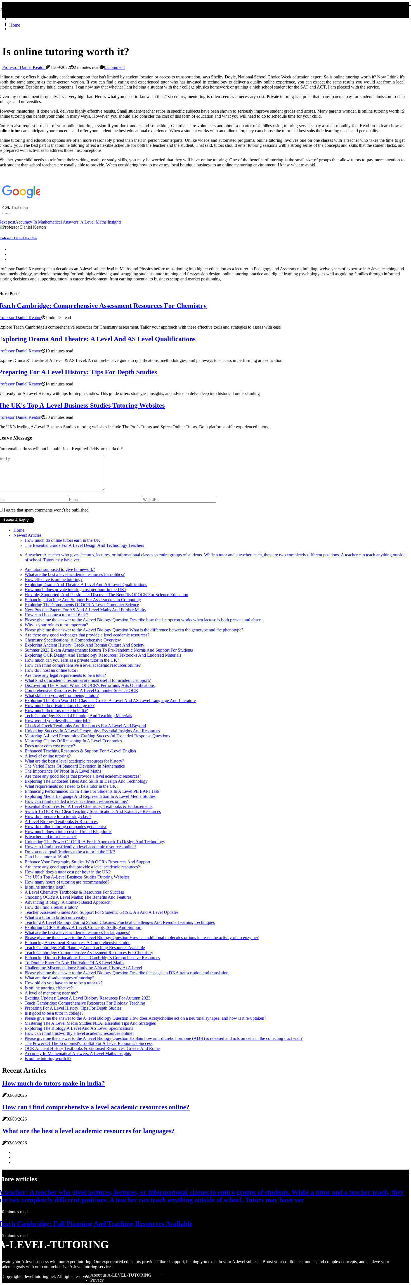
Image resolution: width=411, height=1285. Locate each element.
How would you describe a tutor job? (57, 720)
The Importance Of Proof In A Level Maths (63, 771)
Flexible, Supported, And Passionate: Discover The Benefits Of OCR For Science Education (106, 594)
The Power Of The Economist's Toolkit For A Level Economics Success (88, 1043)
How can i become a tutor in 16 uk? (56, 614)
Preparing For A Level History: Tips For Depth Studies (73, 1008)
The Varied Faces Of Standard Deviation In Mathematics (75, 766)
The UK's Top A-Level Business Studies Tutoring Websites (77, 877)
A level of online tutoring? (48, 756)
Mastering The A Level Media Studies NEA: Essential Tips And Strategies (90, 1023)
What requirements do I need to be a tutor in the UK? (71, 786)
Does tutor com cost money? (50, 745)
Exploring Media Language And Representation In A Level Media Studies (90, 796)
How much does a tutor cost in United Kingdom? (68, 831)
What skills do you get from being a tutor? (62, 695)
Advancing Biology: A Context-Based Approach (67, 902)
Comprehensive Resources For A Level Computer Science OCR (81, 690)
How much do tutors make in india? (56, 710)
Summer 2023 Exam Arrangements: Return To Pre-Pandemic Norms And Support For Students (109, 650)
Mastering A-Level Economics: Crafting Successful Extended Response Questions (97, 735)
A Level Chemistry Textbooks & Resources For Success (74, 892)
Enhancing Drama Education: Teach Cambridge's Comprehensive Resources (92, 957)
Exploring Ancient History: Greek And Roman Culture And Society (84, 645)
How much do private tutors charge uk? (60, 705)
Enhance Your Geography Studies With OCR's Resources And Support (87, 861)
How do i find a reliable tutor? (51, 907)
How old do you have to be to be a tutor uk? (64, 982)
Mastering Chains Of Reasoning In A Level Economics (73, 740)
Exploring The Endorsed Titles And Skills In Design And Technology (86, 781)
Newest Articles (27, 535)
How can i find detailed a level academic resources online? (76, 801)
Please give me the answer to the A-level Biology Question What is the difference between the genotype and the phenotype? (134, 630)
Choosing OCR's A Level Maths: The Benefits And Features (78, 897)
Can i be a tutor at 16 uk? (47, 856)
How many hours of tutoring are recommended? (67, 882)
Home (14, 25)
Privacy (97, 1280)
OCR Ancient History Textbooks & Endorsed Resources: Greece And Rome (92, 1048)
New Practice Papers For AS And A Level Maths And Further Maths (85, 609)
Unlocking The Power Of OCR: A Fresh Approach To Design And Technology (95, 841)
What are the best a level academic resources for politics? (75, 574)
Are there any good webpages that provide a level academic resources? (87, 635)
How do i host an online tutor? (51, 670)
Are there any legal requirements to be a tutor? (65, 675)
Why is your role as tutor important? (56, 624)
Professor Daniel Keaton (24, 67)
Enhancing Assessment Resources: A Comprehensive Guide (77, 942)
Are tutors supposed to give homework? (60, 569)
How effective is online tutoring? (53, 579)
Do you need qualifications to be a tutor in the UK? (70, 851)
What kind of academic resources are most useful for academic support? (88, 680)
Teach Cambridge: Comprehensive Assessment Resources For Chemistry (89, 952)
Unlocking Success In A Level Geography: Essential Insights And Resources (92, 730)
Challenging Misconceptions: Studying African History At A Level (83, 967)
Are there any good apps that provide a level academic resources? (82, 867)
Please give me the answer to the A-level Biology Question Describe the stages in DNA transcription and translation (126, 972)
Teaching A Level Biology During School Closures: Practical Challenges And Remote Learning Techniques (120, 922)
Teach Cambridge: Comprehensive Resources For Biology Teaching (85, 1003)
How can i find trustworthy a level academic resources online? (79, 1033)
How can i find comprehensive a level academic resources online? (83, 665)
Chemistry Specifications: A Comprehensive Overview (73, 640)
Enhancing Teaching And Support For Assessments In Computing (83, 599)
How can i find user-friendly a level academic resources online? (80, 846)
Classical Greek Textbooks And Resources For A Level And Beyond (85, 725)
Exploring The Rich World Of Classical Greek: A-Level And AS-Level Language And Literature (110, 700)
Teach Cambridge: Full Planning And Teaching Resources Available (85, 947)
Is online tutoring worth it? (48, 1058)
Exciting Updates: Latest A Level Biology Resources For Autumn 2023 (87, 998)
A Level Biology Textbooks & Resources (61, 821)
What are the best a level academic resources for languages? (77, 932)
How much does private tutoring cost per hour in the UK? (75, 589)
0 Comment (114, 67)
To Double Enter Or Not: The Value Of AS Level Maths (74, 962)
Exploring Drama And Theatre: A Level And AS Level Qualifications (86, 584)
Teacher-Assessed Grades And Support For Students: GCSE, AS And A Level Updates (101, 912)
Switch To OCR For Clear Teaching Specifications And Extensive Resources (93, 811)
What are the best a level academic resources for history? (74, 761)
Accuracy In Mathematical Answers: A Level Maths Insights (78, 1053)
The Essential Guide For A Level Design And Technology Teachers (84, 545)
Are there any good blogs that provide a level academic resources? (83, 776)
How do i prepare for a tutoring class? (58, 816)
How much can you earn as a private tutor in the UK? (72, 660)
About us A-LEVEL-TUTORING (121, 1275)
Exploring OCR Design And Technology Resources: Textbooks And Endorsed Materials (103, 655)
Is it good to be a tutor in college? (54, 1013)
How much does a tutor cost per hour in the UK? (68, 872)
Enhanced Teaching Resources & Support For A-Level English (80, 751)
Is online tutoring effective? (49, 988)
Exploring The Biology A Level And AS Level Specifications (79, 1028)
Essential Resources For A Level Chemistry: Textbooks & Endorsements (88, 806)
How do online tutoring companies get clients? (66, 826)
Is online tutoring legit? (45, 887)
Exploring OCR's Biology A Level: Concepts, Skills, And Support (83, 927)
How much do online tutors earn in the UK (62, 540)
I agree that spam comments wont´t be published (46, 510)
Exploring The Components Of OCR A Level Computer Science (82, 604)
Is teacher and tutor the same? (51, 836)
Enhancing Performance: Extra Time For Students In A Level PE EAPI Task (92, 791)
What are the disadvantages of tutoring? (59, 977)
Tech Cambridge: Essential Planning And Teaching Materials (78, 715)
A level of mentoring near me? (51, 993)
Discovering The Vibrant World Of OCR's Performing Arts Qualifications (90, 685)
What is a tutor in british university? (56, 917)
